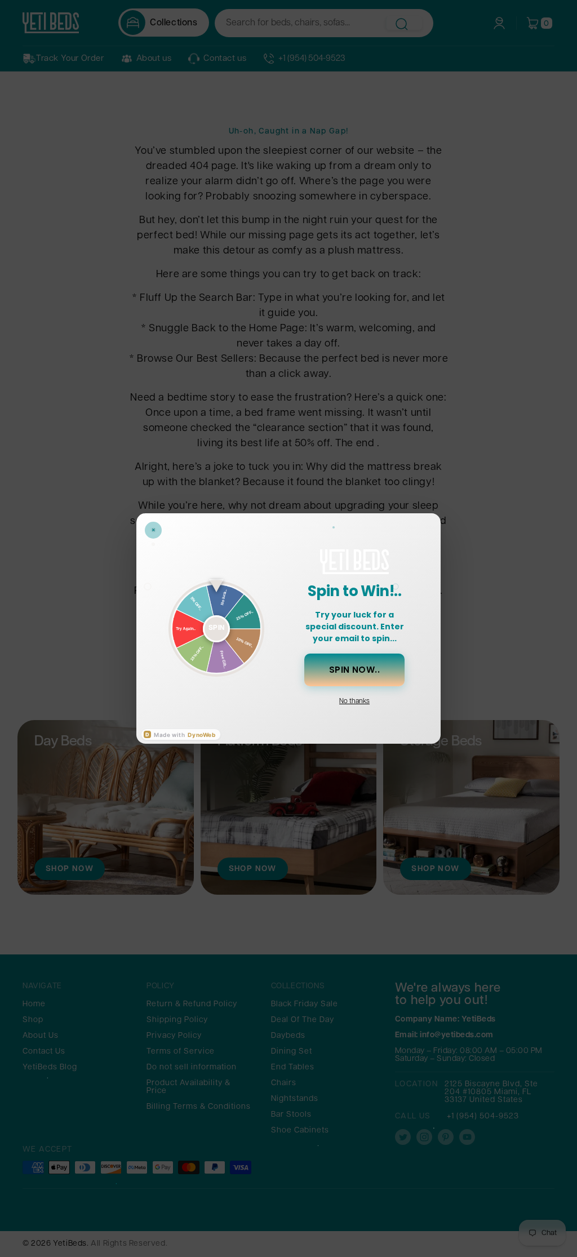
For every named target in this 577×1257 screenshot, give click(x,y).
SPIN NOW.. (354, 670)
